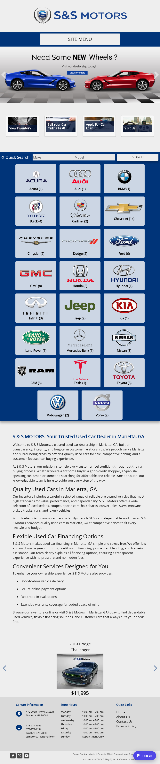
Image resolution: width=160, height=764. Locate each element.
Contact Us (124, 733)
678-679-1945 (33, 737)
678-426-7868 (38, 744)
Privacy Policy (126, 738)
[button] (3, 75)
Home (120, 724)
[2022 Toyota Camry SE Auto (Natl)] (80, 677)
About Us (123, 728)
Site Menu (80, 39)
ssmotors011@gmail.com (40, 748)
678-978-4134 (33, 741)
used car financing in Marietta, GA (67, 543)
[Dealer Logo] (80, 15)
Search (138, 157)
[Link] (80, 74)
